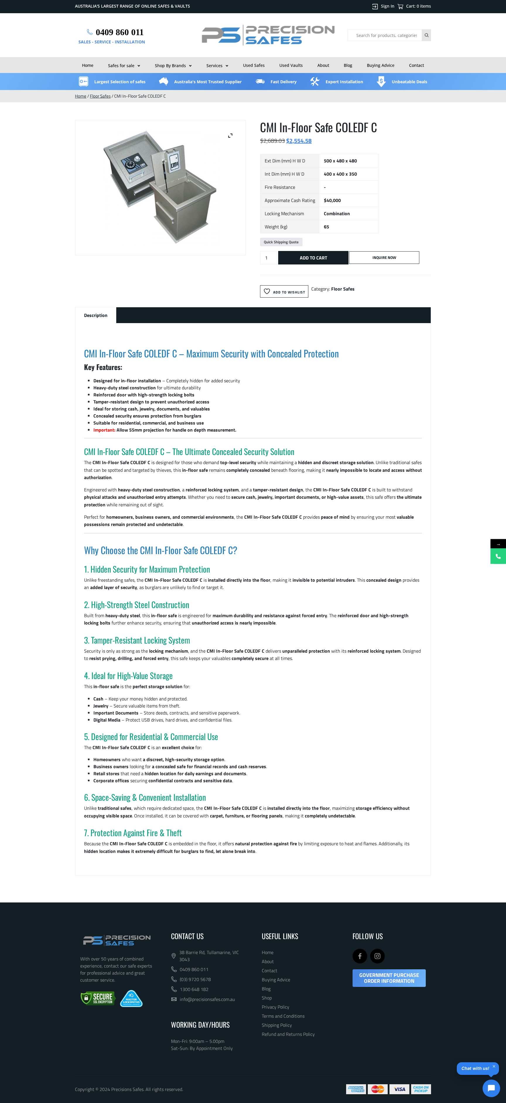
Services (214, 65)
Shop (267, 997)
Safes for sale (121, 65)
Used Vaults (291, 65)
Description (95, 315)
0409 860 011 (194, 969)
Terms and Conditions (283, 1015)
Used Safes (254, 65)
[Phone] (498, 556)
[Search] (426, 35)
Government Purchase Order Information (389, 978)
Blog (348, 65)
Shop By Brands (170, 65)
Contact (416, 65)
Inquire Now (384, 257)
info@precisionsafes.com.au (207, 999)
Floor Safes (100, 96)
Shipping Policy (277, 1025)
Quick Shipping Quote (281, 242)
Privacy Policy (275, 1006)
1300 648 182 (194, 989)
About (323, 65)
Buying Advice (380, 65)
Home (87, 65)
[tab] (95, 315)
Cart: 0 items (418, 6)
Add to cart (313, 257)
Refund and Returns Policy (288, 1034)
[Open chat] (491, 1088)
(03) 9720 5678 (195, 979)
